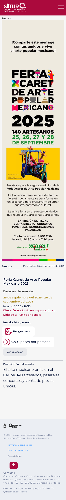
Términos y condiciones (20, 444)
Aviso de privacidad (18, 450)
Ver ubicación (15, 351)
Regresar (6, 18)
